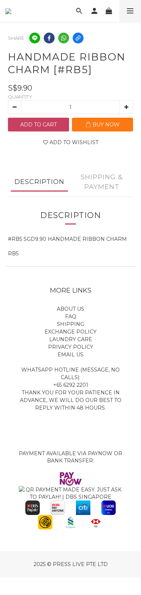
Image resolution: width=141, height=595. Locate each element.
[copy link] (78, 38)
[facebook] (49, 38)
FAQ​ (70, 316)
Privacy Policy (70, 347)
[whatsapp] (63, 38)
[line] (34, 38)
